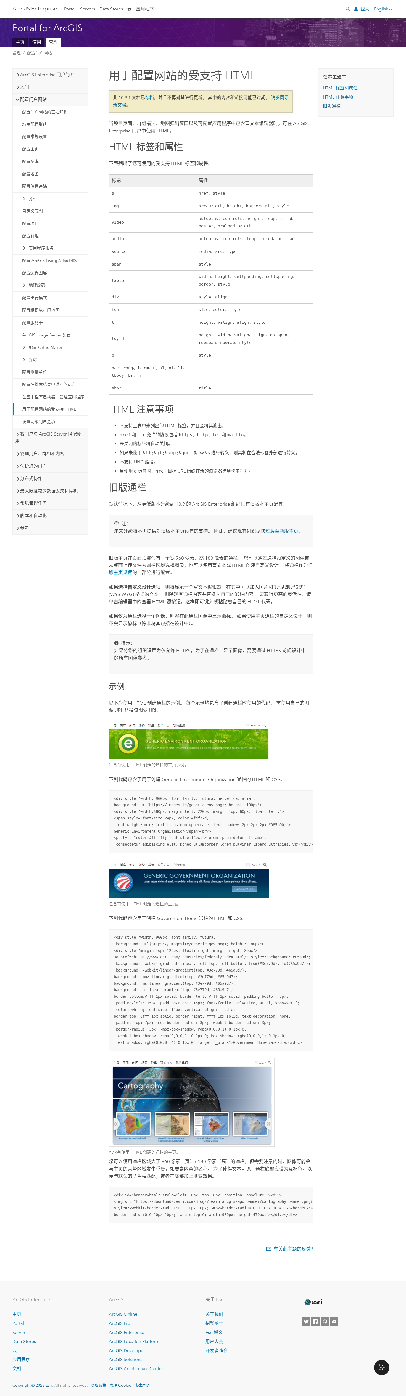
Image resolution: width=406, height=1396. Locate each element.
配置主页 (30, 149)
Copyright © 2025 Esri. (32, 1385)
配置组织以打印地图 (40, 310)
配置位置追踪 (34, 186)
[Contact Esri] (334, 1321)
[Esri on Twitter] (306, 1321)
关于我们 (214, 1314)
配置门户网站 (39, 53)
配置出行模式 (34, 297)
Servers (87, 9)
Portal (70, 9)
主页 (20, 42)
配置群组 (30, 235)
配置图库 (30, 161)
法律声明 (142, 1385)
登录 (364, 9)
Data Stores (111, 9)
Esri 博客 (214, 1332)
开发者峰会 (216, 1350)
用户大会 (214, 1341)
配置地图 (30, 173)
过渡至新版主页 (281, 531)
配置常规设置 (34, 136)
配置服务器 (32, 322)
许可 (33, 359)
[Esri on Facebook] (315, 1321)
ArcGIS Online (123, 1314)
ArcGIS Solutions (125, 1359)
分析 (33, 198)
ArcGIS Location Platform (134, 1341)
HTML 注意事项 (338, 97)
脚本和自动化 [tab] (33, 515)
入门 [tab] (24, 87)
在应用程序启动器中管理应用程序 (53, 396)
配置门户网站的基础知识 (45, 112)
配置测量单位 (34, 372)
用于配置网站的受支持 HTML (49, 409)
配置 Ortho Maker (45, 347)
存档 (149, 97)
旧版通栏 (332, 106)
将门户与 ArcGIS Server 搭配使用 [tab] (48, 437)
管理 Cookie (120, 1385)
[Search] (348, 8)
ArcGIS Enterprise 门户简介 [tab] (47, 74)
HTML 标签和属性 (340, 88)
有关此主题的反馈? (293, 1249)
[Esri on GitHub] (325, 1321)
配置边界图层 (34, 272)
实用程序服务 (41, 248)
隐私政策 (98, 1385)
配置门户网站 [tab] (33, 99)
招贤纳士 (214, 1323)
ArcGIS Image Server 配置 (46, 335)
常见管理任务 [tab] (33, 503)
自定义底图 (32, 211)
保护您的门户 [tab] (33, 466)
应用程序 (145, 9)
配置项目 (30, 223)
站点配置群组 (34, 124)
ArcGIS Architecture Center (136, 1368)
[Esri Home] (313, 1302)
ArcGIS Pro (119, 1323)
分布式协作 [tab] (31, 478)
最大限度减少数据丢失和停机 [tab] (49, 490)
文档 (16, 1368)
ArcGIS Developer (127, 1350)
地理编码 (37, 285)
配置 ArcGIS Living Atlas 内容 (49, 260)
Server (18, 1332)
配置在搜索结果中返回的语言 (49, 384)
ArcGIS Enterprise (34, 8)
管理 (53, 42)
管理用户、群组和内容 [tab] (42, 453)
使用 (36, 42)
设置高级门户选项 (38, 421)
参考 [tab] (24, 528)
